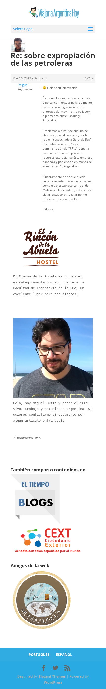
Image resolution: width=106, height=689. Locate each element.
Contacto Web (29, 438)
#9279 (89, 78)
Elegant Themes (52, 676)
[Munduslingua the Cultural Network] (41, 630)
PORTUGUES (39, 654)
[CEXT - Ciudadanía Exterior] (48, 553)
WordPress (53, 682)
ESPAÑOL (64, 654)
